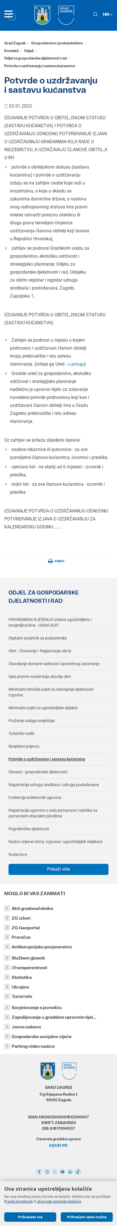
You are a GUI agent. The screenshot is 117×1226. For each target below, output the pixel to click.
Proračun (21, 937)
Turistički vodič (21, 733)
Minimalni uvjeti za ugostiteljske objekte (43, 708)
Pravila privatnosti (18, 1201)
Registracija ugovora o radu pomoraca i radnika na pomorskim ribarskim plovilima (53, 813)
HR (106, 14)
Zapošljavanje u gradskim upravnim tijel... (54, 1017)
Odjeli (29, 51)
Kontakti (11, 51)
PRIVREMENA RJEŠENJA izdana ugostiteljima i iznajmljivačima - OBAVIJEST (50, 622)
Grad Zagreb (15, 43)
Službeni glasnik (28, 958)
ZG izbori (21, 918)
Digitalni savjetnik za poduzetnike (38, 638)
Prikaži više (58, 869)
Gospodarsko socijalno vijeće (42, 1036)
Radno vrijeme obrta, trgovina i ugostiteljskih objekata (56, 841)
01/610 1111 (58, 1145)
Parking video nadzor (33, 1046)
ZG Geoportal (26, 927)
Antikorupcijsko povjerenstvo (42, 946)
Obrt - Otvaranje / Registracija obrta (40, 651)
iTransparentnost (29, 967)
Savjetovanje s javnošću (37, 1007)
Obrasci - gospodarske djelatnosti (38, 772)
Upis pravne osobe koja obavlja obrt (40, 676)
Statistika (22, 977)
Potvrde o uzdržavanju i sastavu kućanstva (47, 759)
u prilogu (76, 364)
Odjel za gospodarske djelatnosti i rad (35, 58)
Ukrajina (20, 987)
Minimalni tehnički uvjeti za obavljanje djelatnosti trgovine (51, 692)
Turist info (22, 996)
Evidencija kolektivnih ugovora (35, 797)
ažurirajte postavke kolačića (59, 1201)
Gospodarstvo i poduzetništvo (57, 43)
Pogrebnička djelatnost (29, 829)
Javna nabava (26, 1026)
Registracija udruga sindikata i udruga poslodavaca (54, 784)
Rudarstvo (18, 854)
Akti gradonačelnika (32, 908)
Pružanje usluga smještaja (32, 720)
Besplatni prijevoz (24, 746)
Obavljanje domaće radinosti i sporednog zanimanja (54, 663)
